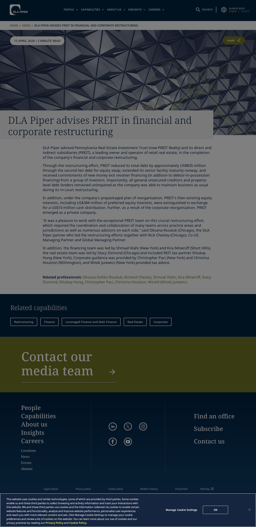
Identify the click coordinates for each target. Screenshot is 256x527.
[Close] (249, 509)
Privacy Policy (54, 523)
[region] (128, 510)
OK (215, 509)
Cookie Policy (77, 523)
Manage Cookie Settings (181, 509)
